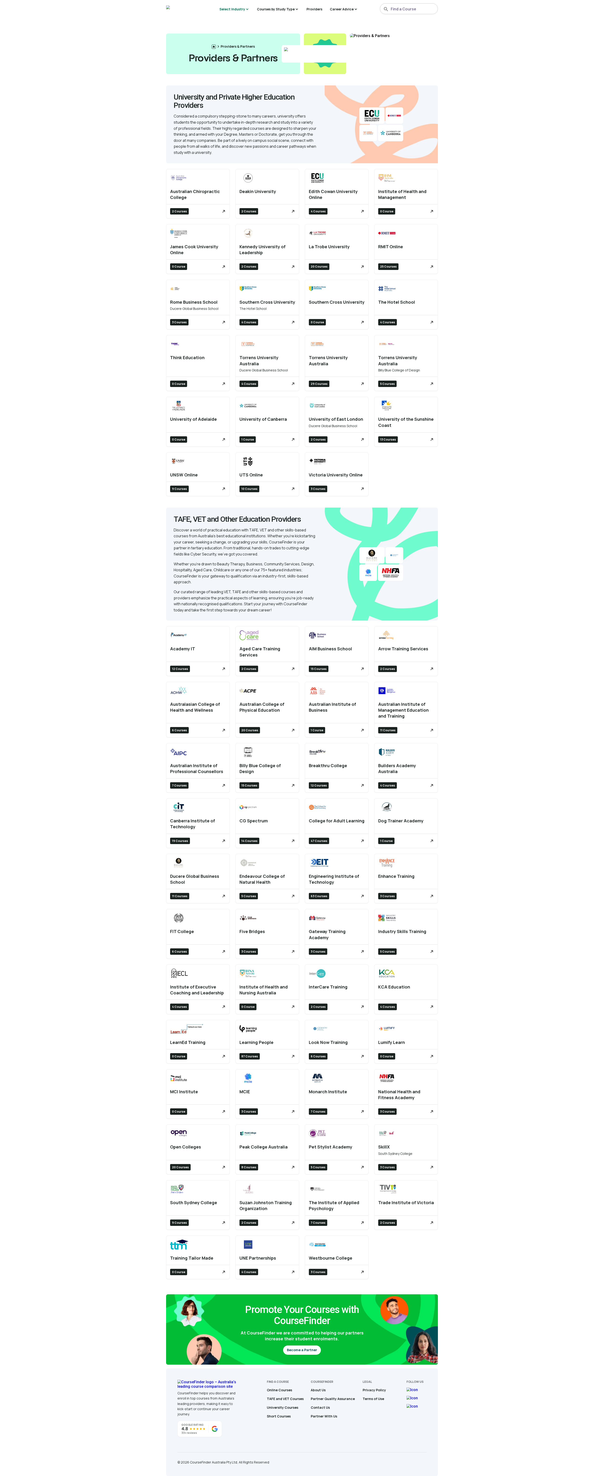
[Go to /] (214, 47)
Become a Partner (302, 1350)
